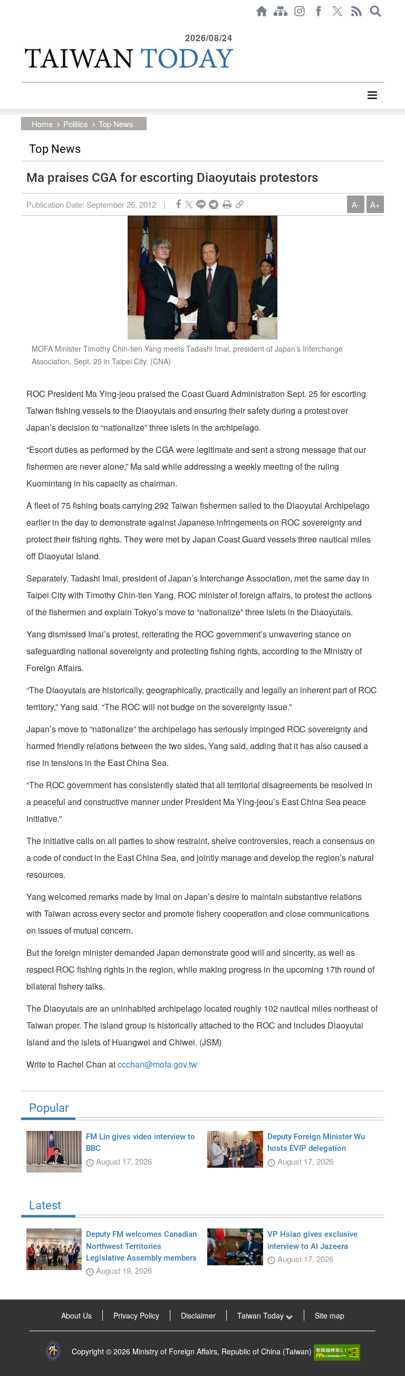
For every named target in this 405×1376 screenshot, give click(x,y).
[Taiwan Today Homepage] (261, 11)
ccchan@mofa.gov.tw (157, 1064)
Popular (49, 1108)
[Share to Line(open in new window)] (201, 204)
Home (42, 123)
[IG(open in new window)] (299, 11)
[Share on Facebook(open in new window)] (178, 204)
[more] (372, 95)
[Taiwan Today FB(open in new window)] (318, 11)
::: (24, 27)
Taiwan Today (261, 1315)
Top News (116, 123)
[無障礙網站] (337, 1351)
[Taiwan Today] (128, 58)
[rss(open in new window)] (356, 11)
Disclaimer (198, 1315)
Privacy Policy (136, 1315)
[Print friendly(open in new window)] (227, 204)
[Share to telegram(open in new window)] (213, 204)
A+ (375, 204)
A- (356, 204)
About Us (76, 1315)
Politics (75, 123)
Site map (329, 1315)
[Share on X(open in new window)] (189, 204)
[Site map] (280, 11)
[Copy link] (239, 204)
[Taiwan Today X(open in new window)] (337, 11)
